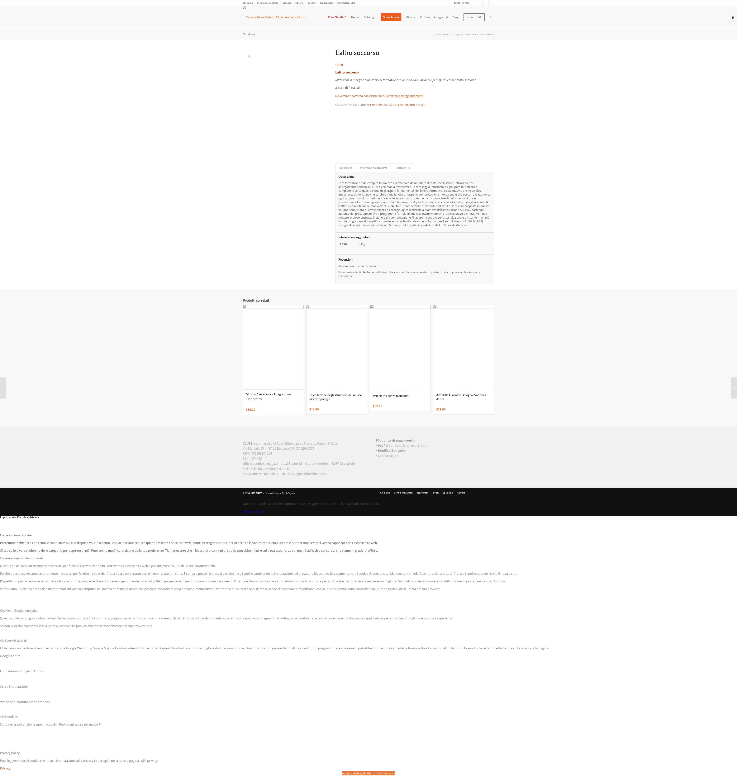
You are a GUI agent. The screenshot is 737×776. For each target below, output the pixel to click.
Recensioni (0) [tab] (403, 167)
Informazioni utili (346, 2)
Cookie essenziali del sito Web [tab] (21, 558)
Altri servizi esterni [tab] (13, 640)
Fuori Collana (376, 104)
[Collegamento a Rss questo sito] (491, 3)
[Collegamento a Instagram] (485, 3)
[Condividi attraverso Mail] (338, 142)
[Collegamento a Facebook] (480, 3)
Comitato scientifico (267, 2)
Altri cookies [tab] (9, 717)
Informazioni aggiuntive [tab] (373, 167)
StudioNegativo (289, 493)
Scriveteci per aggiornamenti (404, 96)
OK (245, 511)
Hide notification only (379, 773)
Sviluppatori (326, 2)
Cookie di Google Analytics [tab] (19, 610)
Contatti (287, 2)
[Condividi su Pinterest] (338, 126)
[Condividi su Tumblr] (338, 136)
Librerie (299, 2)
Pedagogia (410, 104)
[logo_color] (277, 17)
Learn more (255, 511)
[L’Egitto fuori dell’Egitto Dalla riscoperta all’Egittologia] (734, 388)
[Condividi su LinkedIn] (338, 131)
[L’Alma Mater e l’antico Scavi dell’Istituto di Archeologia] (3, 388)
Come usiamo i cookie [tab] (16, 535)
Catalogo (249, 34)
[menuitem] (249, 3)
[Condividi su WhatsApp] (338, 121)
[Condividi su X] (338, 115)
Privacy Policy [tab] (10, 753)
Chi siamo (248, 2)
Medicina (398, 104)
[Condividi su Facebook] (338, 110)
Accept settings (353, 773)
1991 (391, 104)
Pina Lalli (420, 104)
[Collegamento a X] (474, 3)
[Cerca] (490, 17)
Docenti (312, 2)
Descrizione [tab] (345, 167)
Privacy (5, 768)
